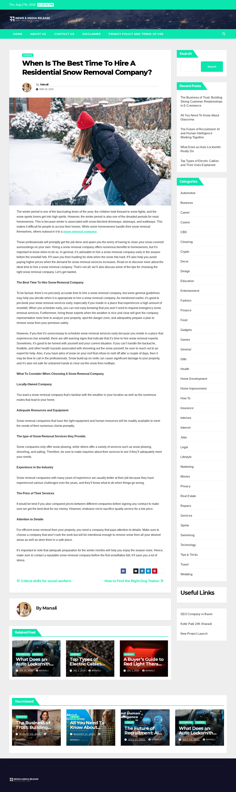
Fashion (186, 300)
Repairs (186, 505)
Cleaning (187, 241)
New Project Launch (194, 633)
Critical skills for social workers (45, 581)
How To (186, 398)
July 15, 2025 (191, 739)
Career (185, 212)
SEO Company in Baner (197, 614)
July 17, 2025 (137, 739)
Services (186, 515)
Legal (184, 447)
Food (184, 320)
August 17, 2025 (85, 734)
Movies (185, 476)
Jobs (184, 437)
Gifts (184, 359)
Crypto (185, 251)
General (27, 55)
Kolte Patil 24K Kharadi (196, 623)
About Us (38, 34)
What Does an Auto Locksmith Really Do (33, 664)
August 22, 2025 (30, 734)
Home (17, 34)
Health (185, 369)
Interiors (186, 417)
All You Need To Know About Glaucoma (87, 727)
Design (185, 271)
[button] (223, 33)
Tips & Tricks (189, 554)
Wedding (186, 574)
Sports (185, 525)
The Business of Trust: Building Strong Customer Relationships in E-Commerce (202, 101)
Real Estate (188, 496)
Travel (185, 564)
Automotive (23, 654)
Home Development (194, 378)
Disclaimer (91, 34)
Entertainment (190, 290)
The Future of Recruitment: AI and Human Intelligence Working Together (200, 133)
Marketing (187, 466)
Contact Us (64, 34)
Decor (185, 261)
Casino (185, 222)
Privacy (185, 486)
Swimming (188, 535)
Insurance (187, 408)
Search (186, 54)
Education (187, 281)
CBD (184, 232)
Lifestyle (186, 457)
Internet (186, 427)
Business (187, 202)
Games (185, 339)
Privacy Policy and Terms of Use (136, 34)
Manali (44, 84)
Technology (188, 545)
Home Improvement (194, 388)
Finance (186, 310)
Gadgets (186, 329)
